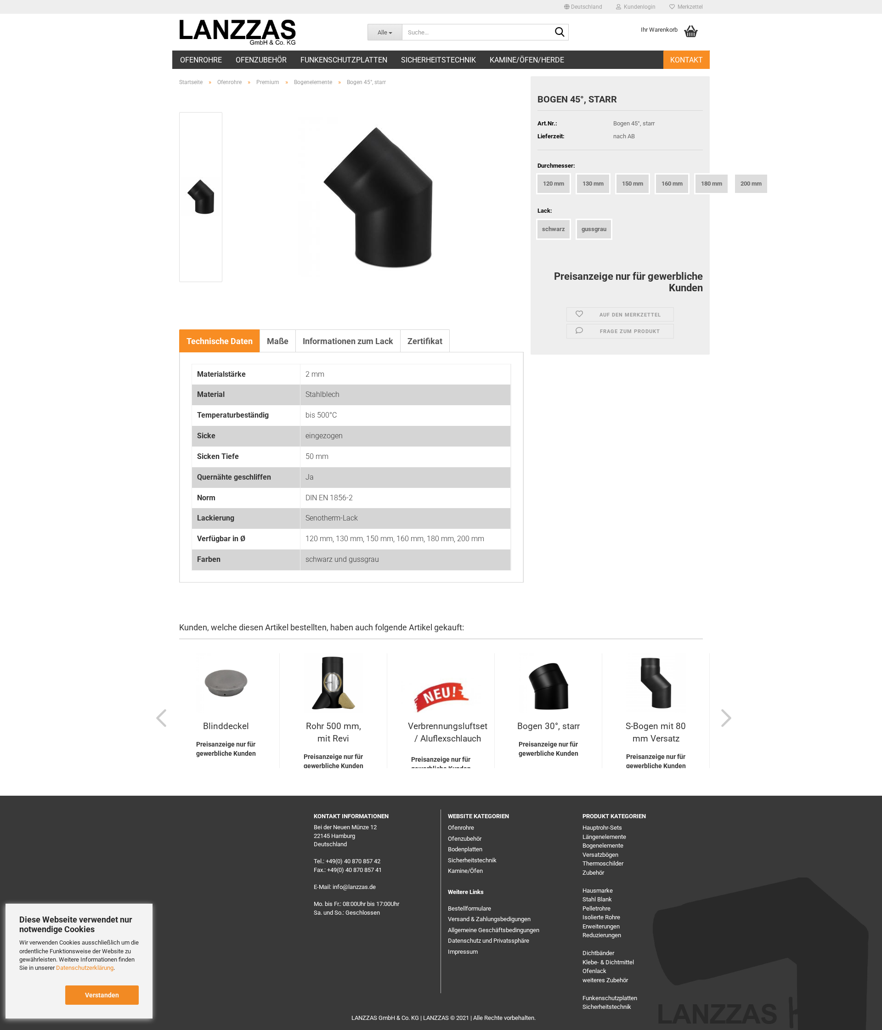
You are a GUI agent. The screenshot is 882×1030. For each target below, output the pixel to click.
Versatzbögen (600, 854)
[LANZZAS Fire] (239, 32)
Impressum (463, 951)
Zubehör (593, 872)
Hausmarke (597, 890)
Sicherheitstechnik (438, 60)
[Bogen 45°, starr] (378, 196)
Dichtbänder (598, 953)
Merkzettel (689, 7)
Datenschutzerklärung (84, 967)
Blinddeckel (226, 726)
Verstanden (102, 995)
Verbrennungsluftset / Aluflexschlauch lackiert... (447, 734)
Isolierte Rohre (601, 917)
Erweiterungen (601, 926)
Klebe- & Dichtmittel (608, 962)
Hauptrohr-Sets (602, 827)
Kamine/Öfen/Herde (527, 60)
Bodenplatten (465, 849)
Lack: (544, 210)
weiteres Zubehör (605, 980)
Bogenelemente (602, 845)
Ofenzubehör (261, 60)
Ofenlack (594, 971)
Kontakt (686, 60)
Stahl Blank (597, 899)
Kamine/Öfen (465, 870)
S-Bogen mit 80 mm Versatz (656, 732)
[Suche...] (560, 32)
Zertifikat (424, 341)
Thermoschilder (602, 863)
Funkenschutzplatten (343, 60)
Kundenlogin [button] (638, 7)
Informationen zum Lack (348, 341)
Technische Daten (220, 341)
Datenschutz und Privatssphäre (488, 940)
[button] (583, 7)
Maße (277, 341)
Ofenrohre (201, 60)
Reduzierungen (601, 935)
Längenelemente (604, 836)
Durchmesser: (556, 165)
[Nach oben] (857, 1016)
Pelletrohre (596, 908)
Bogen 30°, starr (548, 726)
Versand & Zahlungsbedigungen (489, 919)
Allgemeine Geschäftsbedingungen (493, 930)
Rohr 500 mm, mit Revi (333, 732)
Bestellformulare (469, 908)
